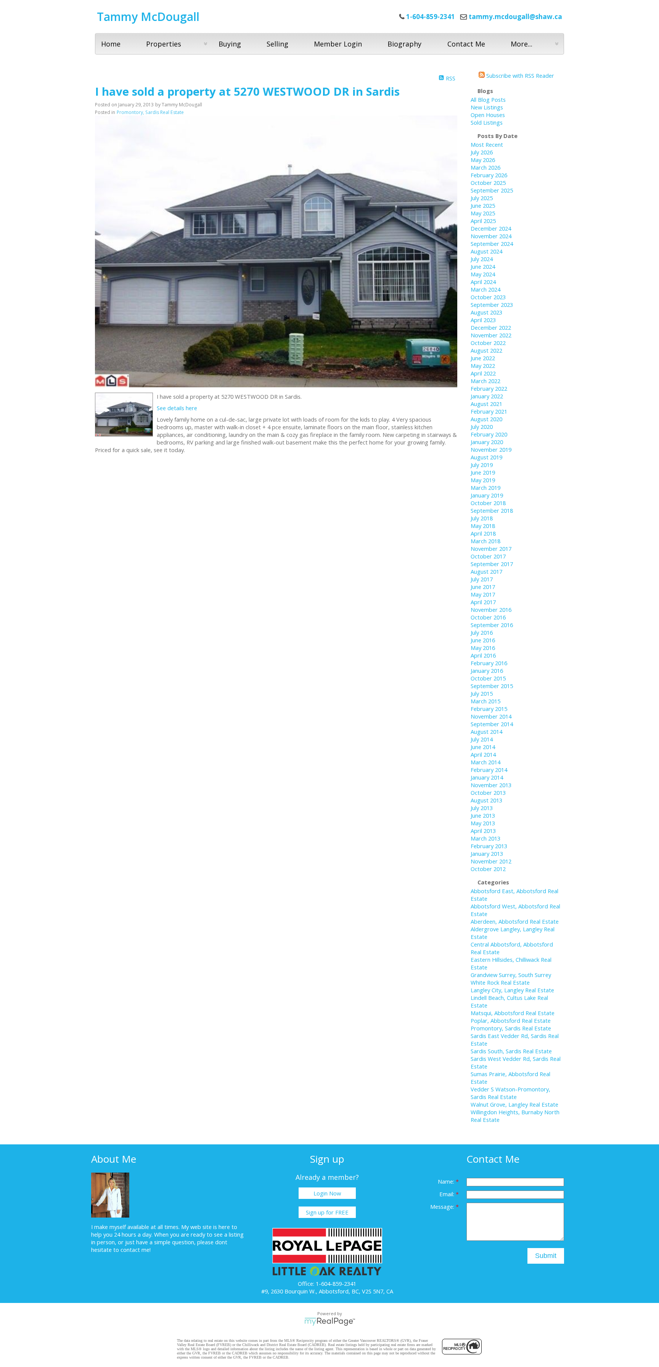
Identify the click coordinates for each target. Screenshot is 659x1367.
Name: (447, 1181)
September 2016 (492, 625)
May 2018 (483, 525)
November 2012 (491, 861)
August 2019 (486, 457)
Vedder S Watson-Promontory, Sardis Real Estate (510, 1093)
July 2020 (482, 426)
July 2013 (482, 808)
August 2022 (486, 350)
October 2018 (488, 503)
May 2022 (483, 365)
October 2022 (488, 343)
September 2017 (492, 564)
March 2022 (485, 381)
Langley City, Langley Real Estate (512, 990)
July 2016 (482, 632)
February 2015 (489, 708)
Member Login (338, 43)
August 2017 (486, 571)
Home (111, 43)
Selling (277, 43)
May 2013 (483, 823)
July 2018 (482, 518)
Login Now (327, 1193)
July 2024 (482, 259)
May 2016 (483, 647)
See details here (177, 408)
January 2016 (487, 670)
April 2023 (483, 320)
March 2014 (485, 762)
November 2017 (491, 548)
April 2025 (483, 221)
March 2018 (485, 541)
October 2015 (488, 678)
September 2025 (492, 190)
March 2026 (485, 167)
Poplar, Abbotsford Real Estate (511, 1020)
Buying (230, 43)
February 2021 (489, 411)
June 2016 (483, 640)
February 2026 (489, 175)
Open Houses (488, 115)
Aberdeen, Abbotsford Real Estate (515, 921)
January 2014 (487, 777)
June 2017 (483, 586)
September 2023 (492, 304)
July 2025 (482, 198)
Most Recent (487, 144)
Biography (404, 43)
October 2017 (488, 556)
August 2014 (486, 731)
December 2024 (491, 228)
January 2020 (487, 442)
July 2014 (482, 739)
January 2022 (487, 396)
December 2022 (491, 327)
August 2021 (486, 404)
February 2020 (489, 434)
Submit (545, 1256)
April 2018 (483, 533)
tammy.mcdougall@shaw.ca (515, 16)
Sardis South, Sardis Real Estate (511, 1051)
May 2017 (483, 594)
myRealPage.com (329, 1321)
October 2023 (488, 297)
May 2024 (483, 274)
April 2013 (483, 830)
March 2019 (485, 487)
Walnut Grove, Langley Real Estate (514, 1104)
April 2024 (483, 282)
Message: (443, 1206)
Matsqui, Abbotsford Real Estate (513, 1013)
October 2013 (488, 792)
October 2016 (488, 617)
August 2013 (486, 800)
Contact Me (466, 43)
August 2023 (486, 312)
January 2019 (487, 495)
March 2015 (485, 701)
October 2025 (488, 182)
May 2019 (483, 480)
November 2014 (491, 716)
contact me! (136, 1249)
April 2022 (483, 373)
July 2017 (482, 579)
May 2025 (483, 213)
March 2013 (485, 838)
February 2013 (489, 846)
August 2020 (486, 419)
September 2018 (492, 510)
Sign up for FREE (327, 1212)
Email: (447, 1194)
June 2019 (483, 472)
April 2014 (483, 754)
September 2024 (492, 243)
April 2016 (483, 655)
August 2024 (486, 251)
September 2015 (492, 686)
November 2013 (491, 785)
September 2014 (492, 724)
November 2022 (491, 335)
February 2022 (489, 388)
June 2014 (483, 747)
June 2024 (483, 266)
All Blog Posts (488, 99)
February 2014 (489, 769)
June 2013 (483, 815)
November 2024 (491, 236)
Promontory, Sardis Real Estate (150, 112)
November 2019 (491, 449)
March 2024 (485, 289)
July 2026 (482, 152)
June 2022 (483, 358)
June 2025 (483, 205)
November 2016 (491, 609)
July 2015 (482, 693)
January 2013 (487, 853)
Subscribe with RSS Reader (519, 75)
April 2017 (483, 602)
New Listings (487, 107)
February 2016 (489, 663)
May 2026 (483, 160)
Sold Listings (487, 122)
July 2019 (482, 465)
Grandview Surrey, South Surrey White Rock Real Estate (511, 978)
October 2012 (488, 869)
